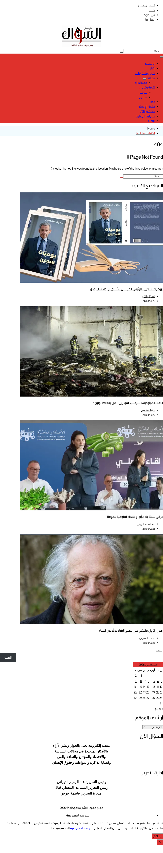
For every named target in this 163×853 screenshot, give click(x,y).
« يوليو (159, 708)
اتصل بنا (150, 19)
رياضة (151, 120)
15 (140, 686)
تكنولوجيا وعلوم (145, 116)
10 (161, 686)
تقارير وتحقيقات (145, 73)
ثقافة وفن (148, 87)
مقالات (150, 78)
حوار (152, 101)
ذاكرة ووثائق (147, 111)
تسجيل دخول (146, 5)
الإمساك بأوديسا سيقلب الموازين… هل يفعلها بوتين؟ (128, 402)
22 (140, 692)
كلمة (152, 10)
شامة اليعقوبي (147, 638)
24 (160, 697)
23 (135, 692)
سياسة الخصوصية (77, 815)
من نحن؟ (149, 14)
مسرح (143, 97)
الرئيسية (150, 63)
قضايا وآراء (141, 82)
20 (147, 692)
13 (148, 686)
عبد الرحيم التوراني (146, 524)
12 (153, 686)
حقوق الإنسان (146, 106)
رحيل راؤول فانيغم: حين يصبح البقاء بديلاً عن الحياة (131, 630)
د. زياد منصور (148, 410)
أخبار (152, 68)
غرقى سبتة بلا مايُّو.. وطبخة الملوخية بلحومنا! (135, 516)
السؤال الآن (148, 296)
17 (161, 692)
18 (157, 692)
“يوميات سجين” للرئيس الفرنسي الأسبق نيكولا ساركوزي (126, 289)
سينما (143, 92)
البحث (159, 650)
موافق (157, 836)
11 (158, 686)
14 (144, 686)
